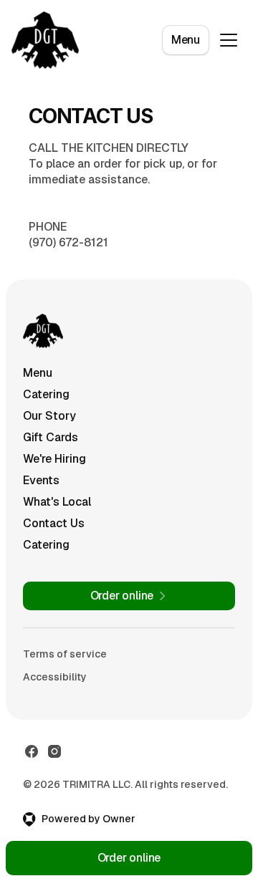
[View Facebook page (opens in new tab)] (31, 751)
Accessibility (55, 676)
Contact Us (54, 523)
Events (41, 480)
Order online (129, 857)
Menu (185, 39)
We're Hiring (54, 458)
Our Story (49, 415)
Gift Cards (50, 437)
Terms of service (65, 653)
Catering (46, 394)
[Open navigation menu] (228, 40)
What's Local (57, 501)
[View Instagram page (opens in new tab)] (54, 751)
